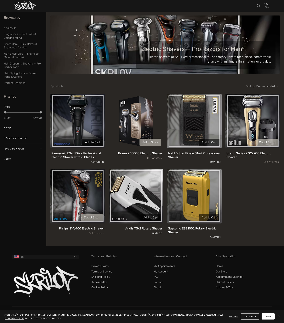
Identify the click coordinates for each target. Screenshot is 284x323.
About (157, 287)
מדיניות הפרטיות (14, 318)
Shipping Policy (100, 276)
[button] (267, 5)
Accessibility (99, 282)
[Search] (259, 6)
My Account (161, 271)
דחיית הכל (250, 316)
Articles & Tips (224, 287)
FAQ (156, 276)
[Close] (279, 316)
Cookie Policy (99, 287)
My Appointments (164, 266)
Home (219, 266)
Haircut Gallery (225, 282)
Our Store (221, 271)
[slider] (5, 112)
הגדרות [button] (233, 316)
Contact (158, 282)
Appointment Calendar (229, 276)
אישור (268, 316)
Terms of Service (101, 271)
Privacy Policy (100, 266)
